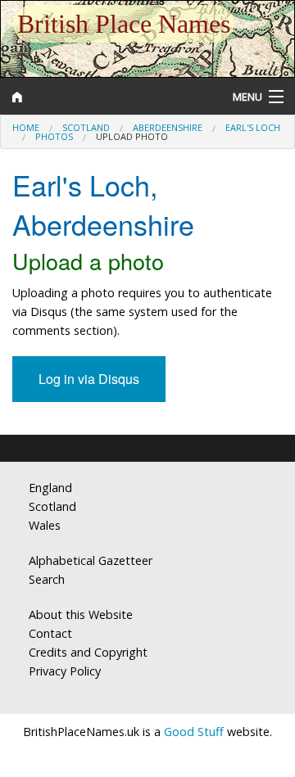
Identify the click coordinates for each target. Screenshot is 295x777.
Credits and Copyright (88, 652)
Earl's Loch (252, 127)
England (50, 487)
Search (47, 579)
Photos (54, 136)
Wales (45, 525)
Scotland (86, 127)
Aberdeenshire (167, 127)
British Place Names (123, 23)
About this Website (81, 614)
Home (25, 127)
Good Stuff (194, 731)
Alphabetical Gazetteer (90, 560)
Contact (50, 633)
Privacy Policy (65, 671)
